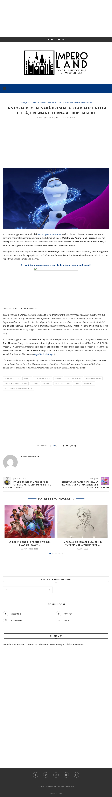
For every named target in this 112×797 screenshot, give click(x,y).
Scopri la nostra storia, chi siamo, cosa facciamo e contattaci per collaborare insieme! (43, 644)
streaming (88, 383)
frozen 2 (46, 383)
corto (27, 378)
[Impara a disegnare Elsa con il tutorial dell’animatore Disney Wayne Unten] (82, 521)
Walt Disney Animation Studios (78, 103)
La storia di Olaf (62, 383)
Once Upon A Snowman (49, 234)
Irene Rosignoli (51, 117)
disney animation (73, 378)
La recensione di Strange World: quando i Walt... (30, 543)
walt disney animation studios (18, 389)
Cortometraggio (42, 378)
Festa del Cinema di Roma (16, 383)
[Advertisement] (57, 142)
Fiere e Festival (47, 103)
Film (59, 103)
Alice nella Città (12, 378)
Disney (58, 378)
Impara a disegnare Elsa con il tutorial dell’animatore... (82, 543)
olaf (77, 383)
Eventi (33, 103)
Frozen (35, 383)
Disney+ (23, 103)
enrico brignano (93, 378)
